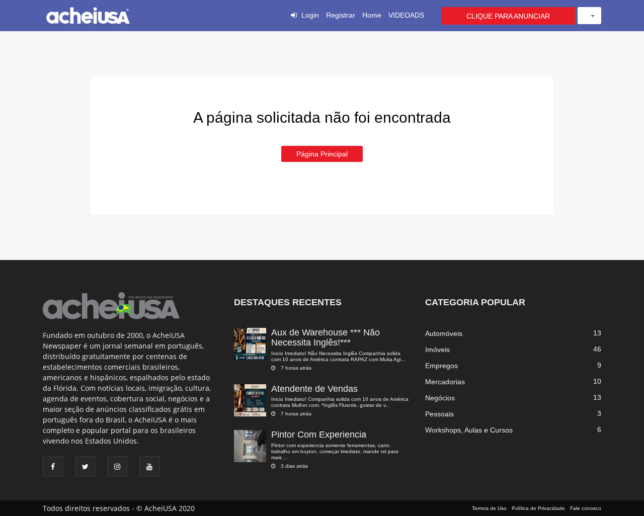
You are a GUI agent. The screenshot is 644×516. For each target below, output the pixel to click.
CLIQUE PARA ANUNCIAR (508, 16)
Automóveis (443, 333)
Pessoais (439, 414)
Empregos (441, 366)
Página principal (322, 154)
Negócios (440, 398)
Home (371, 15)
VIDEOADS (406, 15)
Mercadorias (445, 382)
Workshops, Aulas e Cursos (469, 430)
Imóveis (437, 350)
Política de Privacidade (538, 508)
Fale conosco (585, 508)
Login (310, 15)
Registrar (340, 15)
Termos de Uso (489, 508)
